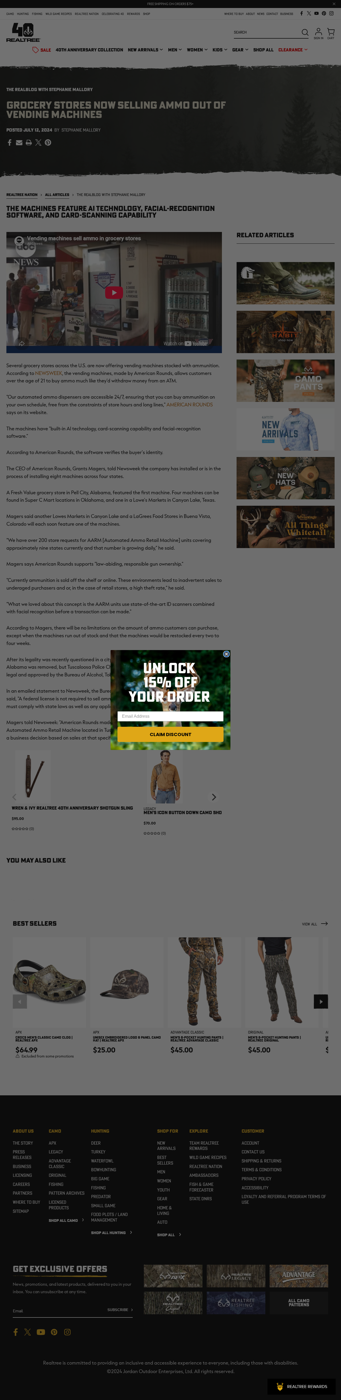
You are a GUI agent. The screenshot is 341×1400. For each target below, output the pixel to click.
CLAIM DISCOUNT (171, 734)
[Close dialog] (226, 654)
